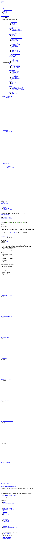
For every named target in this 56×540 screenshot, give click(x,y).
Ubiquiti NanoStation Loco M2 (7, 337)
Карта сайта (6, 514)
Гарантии (5, 510)
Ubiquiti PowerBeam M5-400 (7, 421)
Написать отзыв (4, 236)
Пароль (2, 217)
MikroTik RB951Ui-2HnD (6, 295)
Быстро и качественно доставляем (8, 486)
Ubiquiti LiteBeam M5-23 (6, 316)
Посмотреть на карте (8, 538)
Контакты (5, 13)
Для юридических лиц (8, 509)
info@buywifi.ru (7, 537)
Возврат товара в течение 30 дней (8, 495)
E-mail (2, 215)
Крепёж (16, 232)
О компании (6, 8)
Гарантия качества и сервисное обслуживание (11, 490)
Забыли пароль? (7, 217)
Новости (5, 11)
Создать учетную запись (6, 218)
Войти (2, 214)
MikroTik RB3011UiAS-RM (7, 441)
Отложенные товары (8, 209)
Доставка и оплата (7, 10)
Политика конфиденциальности (10, 527)
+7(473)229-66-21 (5, 16)
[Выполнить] (24, 213)
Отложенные (6, 520)
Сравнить (8, 241)
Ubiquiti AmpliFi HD (5, 462)
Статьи (5, 513)
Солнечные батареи (9, 232)
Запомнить (4, 226)
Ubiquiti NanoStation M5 (6, 483)
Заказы (4, 207)
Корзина (2, 202)
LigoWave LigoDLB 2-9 (6, 400)
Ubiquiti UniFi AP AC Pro (6, 379)
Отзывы (5, 12)
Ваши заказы (6, 519)
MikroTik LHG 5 (4, 358)
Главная (2, 232)
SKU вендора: (4, 237)
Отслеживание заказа (6, 213)
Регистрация (6, 214)
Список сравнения (7, 208)
